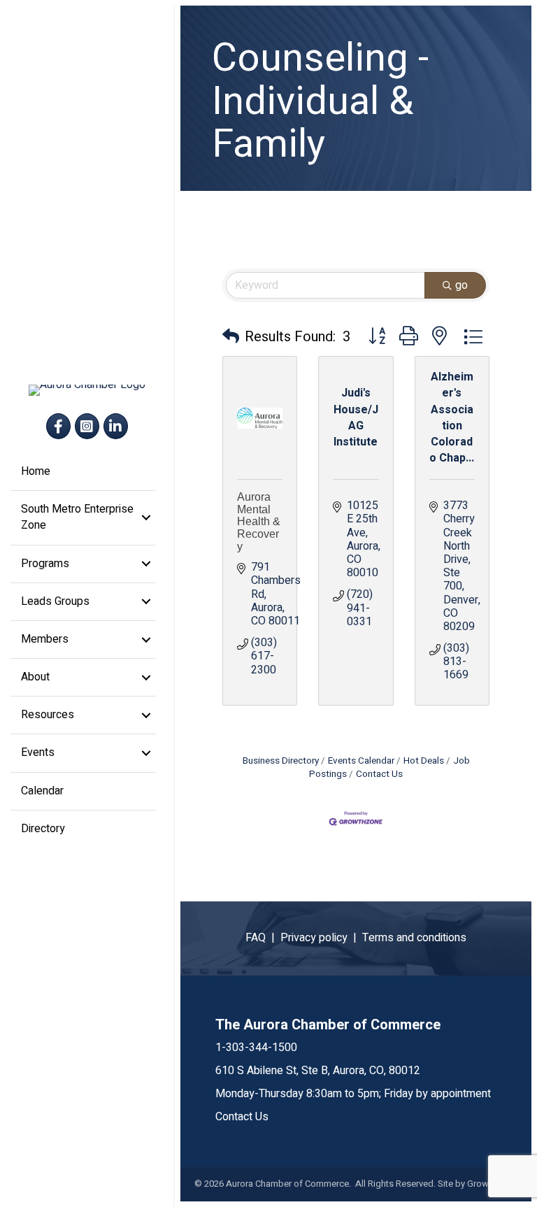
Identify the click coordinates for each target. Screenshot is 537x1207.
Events (38, 752)
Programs (45, 563)
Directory (43, 828)
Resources (47, 714)
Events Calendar (361, 761)
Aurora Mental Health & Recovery (258, 521)
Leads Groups (55, 601)
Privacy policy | (321, 937)
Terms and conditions (414, 937)
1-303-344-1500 (256, 1047)
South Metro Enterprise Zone (77, 517)
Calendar (42, 791)
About (35, 677)
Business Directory (281, 761)
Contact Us (379, 774)
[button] (230, 337)
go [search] (461, 285)
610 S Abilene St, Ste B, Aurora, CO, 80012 (317, 1070)
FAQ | (262, 937)
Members (45, 639)
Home (35, 471)
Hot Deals (423, 761)
